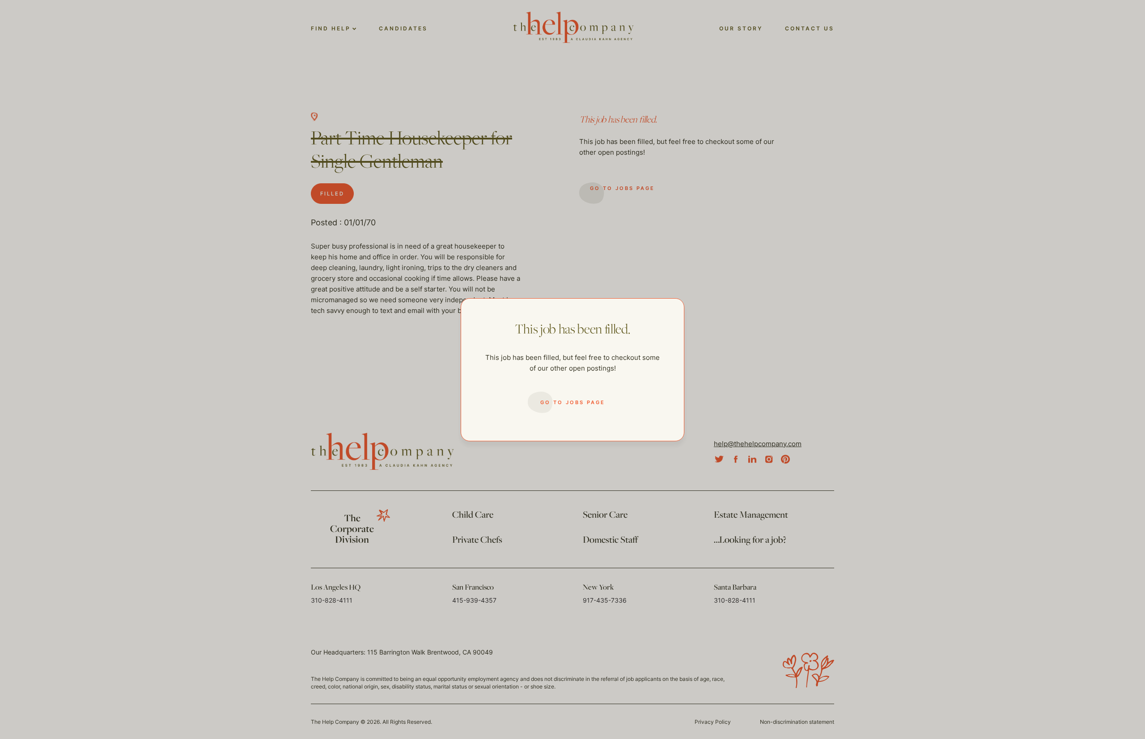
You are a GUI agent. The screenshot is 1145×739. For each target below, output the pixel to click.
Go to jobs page (572, 402)
